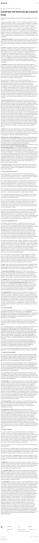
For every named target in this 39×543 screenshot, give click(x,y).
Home (4, 8)
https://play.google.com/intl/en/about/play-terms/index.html (14, 144)
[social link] (31, 536)
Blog (8, 531)
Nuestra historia (9, 529)
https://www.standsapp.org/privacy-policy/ (18, 282)
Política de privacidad (21, 529)
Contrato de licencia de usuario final (24, 531)
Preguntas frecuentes (32, 529)
